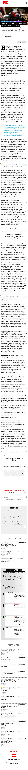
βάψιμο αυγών (7, 473)
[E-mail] (23, 42)
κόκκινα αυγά (7, 474)
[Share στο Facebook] (24, 165)
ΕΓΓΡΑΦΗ (23, 496)
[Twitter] (20, 42)
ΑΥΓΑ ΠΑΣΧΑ (12, 471)
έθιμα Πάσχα (14, 473)
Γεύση (12, 5)
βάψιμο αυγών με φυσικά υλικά (17, 474)
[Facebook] (18, 42)
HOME (2, 5)
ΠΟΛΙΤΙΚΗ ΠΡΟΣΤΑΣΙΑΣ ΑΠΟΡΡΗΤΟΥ (17, 499)
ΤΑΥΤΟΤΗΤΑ (14, 750)
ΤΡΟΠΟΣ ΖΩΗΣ (7, 5)
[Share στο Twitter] (26, 165)
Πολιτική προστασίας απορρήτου (17, 762)
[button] (25, 526)
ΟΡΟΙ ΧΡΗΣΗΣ (7, 499)
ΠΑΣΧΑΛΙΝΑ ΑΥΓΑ (20, 471)
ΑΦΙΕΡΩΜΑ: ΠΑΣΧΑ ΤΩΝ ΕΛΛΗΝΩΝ (11, 21)
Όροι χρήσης (6, 762)
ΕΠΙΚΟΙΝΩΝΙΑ (14, 751)
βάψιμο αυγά (20, 473)
